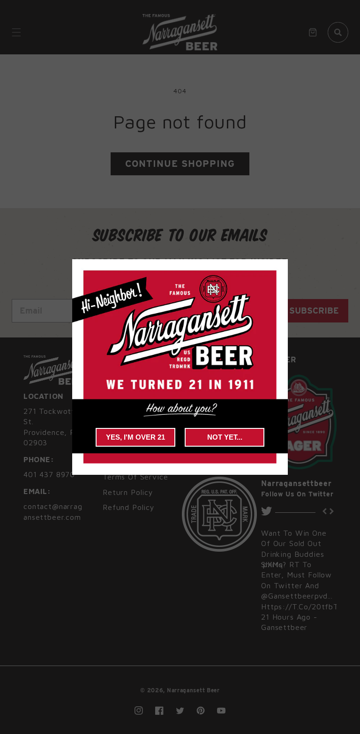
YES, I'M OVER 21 (135, 437)
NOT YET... (224, 437)
